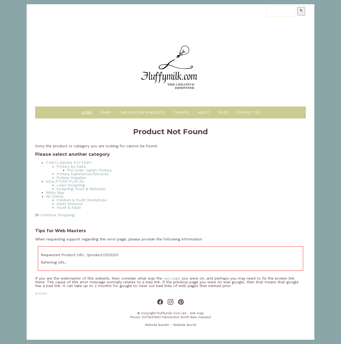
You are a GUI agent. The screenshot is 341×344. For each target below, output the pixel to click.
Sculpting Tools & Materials (81, 189)
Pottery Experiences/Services (82, 174)
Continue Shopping (57, 215)
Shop (106, 112)
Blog (223, 112)
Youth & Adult (68, 207)
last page (172, 278)
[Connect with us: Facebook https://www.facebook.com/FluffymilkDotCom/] (160, 302)
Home (87, 112)
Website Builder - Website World (170, 325)
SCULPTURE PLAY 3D (65, 181)
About (204, 112)
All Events (55, 196)
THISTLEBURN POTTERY (68, 163)
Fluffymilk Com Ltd (171, 313)
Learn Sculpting (70, 185)
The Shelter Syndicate (142, 112)
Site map (197, 313)
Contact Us (248, 112)
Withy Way (55, 192)
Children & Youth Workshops (81, 200)
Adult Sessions (69, 204)
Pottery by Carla (71, 166)
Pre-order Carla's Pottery (89, 170)
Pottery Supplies (71, 177)
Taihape (181, 112)
